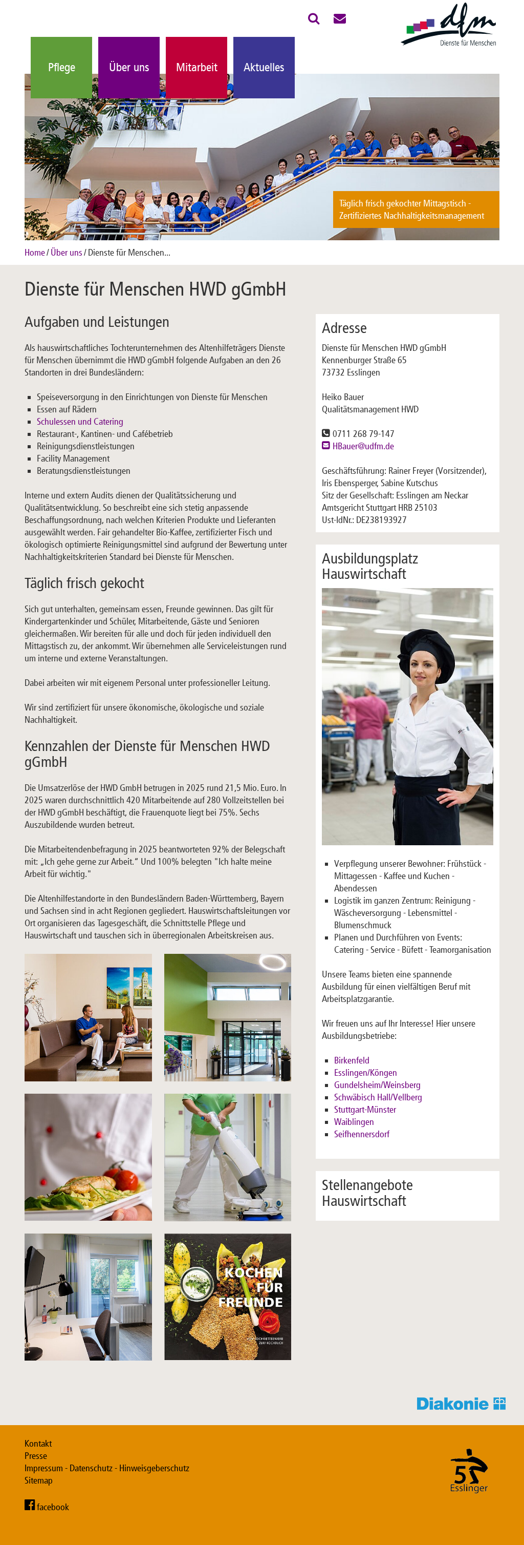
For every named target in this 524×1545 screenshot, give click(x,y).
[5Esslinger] (469, 1503)
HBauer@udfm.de (363, 446)
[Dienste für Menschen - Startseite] (448, 46)
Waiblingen (354, 1122)
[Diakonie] (464, 1406)
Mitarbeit (196, 67)
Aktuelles (264, 67)
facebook (53, 1507)
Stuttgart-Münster (365, 1109)
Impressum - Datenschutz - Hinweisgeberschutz (107, 1468)
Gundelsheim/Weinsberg (377, 1085)
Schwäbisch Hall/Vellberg (378, 1097)
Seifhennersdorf (361, 1134)
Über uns (129, 67)
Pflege (61, 67)
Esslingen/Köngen (365, 1072)
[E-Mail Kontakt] (340, 20)
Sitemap (39, 1480)
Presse (36, 1456)
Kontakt (38, 1443)
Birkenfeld (351, 1060)
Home (35, 252)
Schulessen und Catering (80, 421)
